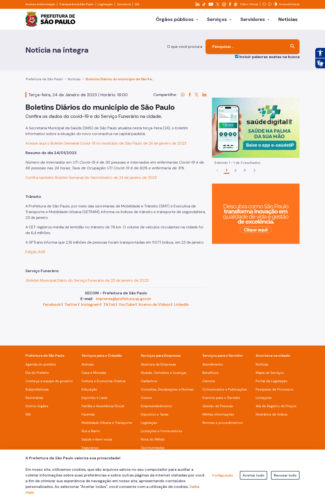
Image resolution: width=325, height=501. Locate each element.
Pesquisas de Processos (274, 389)
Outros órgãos (36, 406)
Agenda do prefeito (40, 364)
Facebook (52, 304)
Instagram (90, 304)
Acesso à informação (40, 4)
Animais (88, 364)
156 (137, 4)
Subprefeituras (37, 389)
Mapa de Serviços (270, 373)
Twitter (70, 304)
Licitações (264, 398)
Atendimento (212, 364)
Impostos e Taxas (154, 414)
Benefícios (210, 373)
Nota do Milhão (153, 439)
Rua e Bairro (91, 431)
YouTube (127, 304)
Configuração (222, 475)
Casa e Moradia (94, 373)
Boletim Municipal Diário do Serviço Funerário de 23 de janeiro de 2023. (87, 280)
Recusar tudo (285, 475)
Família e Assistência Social (103, 406)
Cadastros (149, 381)
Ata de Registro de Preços (276, 406)
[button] (254, 170)
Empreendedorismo (156, 406)
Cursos (146, 398)
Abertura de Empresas (158, 364)
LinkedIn (181, 304)
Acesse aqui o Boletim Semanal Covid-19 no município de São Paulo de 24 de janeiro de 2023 (105, 143)
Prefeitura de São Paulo (44, 79)
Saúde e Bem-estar (97, 439)
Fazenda (88, 414)
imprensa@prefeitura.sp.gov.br (123, 298)
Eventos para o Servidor (221, 398)
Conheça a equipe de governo (49, 381)
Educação (89, 389)
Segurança (90, 448)
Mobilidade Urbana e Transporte (107, 423)
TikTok (109, 304)
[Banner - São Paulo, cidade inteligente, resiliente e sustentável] (256, 213)
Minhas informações (218, 414)
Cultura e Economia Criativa (103, 381)
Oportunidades (153, 448)
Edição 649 (35, 251)
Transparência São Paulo (76, 4)
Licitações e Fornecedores (161, 431)
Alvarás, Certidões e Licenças (164, 373)
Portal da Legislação (271, 381)
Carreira (208, 381)
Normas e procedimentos (222, 423)
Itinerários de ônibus (272, 414)
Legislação (105, 4)
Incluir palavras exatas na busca (269, 56)
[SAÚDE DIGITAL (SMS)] (256, 127)
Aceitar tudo (253, 475)
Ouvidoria (124, 4)
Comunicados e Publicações (224, 389)
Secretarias (34, 398)
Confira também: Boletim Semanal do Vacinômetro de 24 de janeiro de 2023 (91, 177)
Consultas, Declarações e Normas (167, 389)
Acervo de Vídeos (154, 304)
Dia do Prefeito (37, 373)
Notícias (74, 79)
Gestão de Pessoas (217, 406)
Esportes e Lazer (95, 398)
